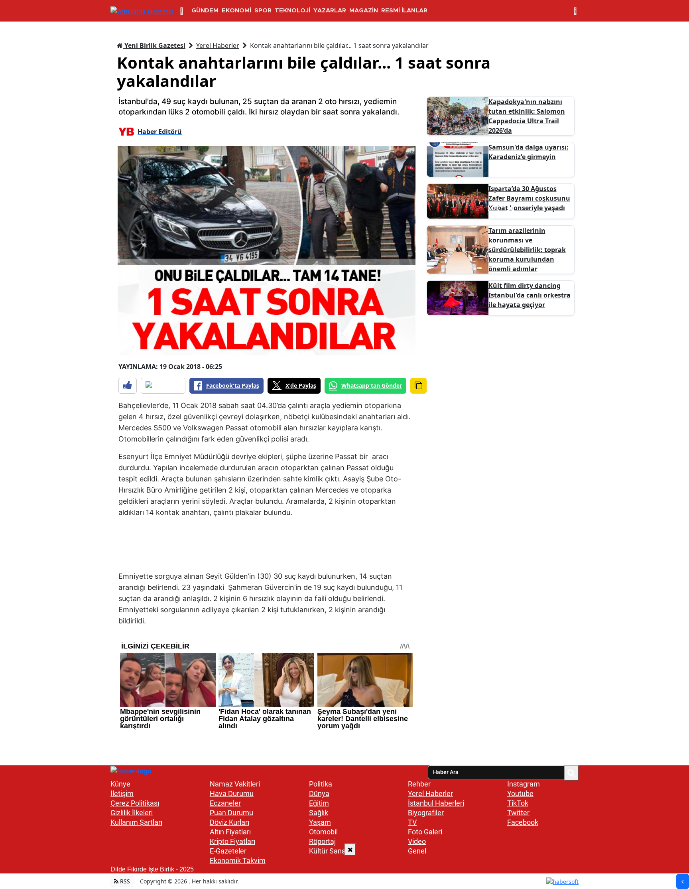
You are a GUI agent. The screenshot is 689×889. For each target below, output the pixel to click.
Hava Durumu (232, 793)
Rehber (419, 784)
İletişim (122, 793)
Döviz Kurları (229, 822)
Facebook (522, 822)
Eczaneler (225, 803)
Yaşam (320, 822)
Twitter (518, 812)
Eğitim (319, 803)
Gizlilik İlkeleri (131, 812)
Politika (320, 784)
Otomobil (323, 832)
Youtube (520, 793)
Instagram (523, 784)
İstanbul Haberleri (436, 803)
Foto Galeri (425, 832)
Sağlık (318, 812)
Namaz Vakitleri (235, 784)
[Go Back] (682, 881)
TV (412, 822)
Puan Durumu (231, 812)
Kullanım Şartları (136, 822)
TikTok (517, 803)
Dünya (319, 793)
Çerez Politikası (134, 803)
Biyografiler (426, 812)
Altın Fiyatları (230, 832)
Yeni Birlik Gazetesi (154, 45)
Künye (120, 784)
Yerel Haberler (217, 45)
